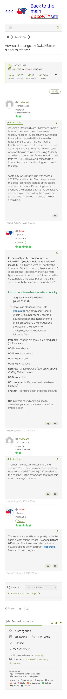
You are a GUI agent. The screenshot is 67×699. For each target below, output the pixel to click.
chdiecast (24, 102)
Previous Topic (17, 593)
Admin (28, 68)
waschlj (39, 655)
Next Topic (32, 593)
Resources (49, 546)
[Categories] (8, 37)
